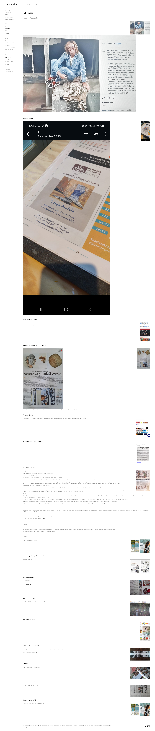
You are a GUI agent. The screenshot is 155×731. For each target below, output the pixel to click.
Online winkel (8, 57)
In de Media (7, 25)
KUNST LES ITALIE (9, 17)
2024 (6, 40)
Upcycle (6, 26)
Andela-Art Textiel (9, 49)
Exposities (7, 33)
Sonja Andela (11, 4)
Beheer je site (26, 4)
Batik (6, 23)
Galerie (6, 38)
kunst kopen (8, 59)
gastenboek (7, 69)
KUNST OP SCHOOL (10, 12)
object (6, 14)
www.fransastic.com (27, 584)
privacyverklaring (9, 71)
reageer (7, 67)
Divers (6, 43)
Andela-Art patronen (10, 47)
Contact (7, 64)
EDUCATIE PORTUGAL (10, 16)
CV (5, 21)
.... (5, 8)
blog (6, 30)
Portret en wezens (9, 42)
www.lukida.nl (26, 115)
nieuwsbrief (7, 66)
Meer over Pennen (9, 19)
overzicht (7, 35)
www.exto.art (38, 725)
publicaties (7, 28)
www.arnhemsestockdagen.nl (30, 652)
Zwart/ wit (7, 45)
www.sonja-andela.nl (41, 518)
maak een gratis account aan (37, 4)
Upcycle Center (8, 52)
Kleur (6, 51)
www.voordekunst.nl (27, 428)
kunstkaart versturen (10, 61)
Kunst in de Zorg (9, 10)
